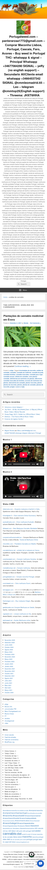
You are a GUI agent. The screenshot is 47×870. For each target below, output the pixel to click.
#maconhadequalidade (28, 818)
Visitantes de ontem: (12, 760)
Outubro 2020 (9, 692)
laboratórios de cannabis (17, 383)
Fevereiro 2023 (9, 661)
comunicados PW (10, 709)
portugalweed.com (9, 577)
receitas (7, 718)
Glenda (26, 323)
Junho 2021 (8, 683)
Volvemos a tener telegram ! (14, 407)
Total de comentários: (12, 784)
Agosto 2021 (9, 678)
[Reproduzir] (6, 464)
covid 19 (29, 834)
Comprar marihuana (23, 568)
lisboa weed (17, 837)
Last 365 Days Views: (12, 768)
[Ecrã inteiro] (41, 464)
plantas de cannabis (29, 385)
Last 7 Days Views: (11, 763)
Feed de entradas (10, 737)
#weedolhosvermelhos (27, 828)
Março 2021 (8, 690)
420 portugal (27, 831)
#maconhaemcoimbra (9, 821)
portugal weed (37, 839)
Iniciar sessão (9, 735)
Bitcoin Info (8, 706)
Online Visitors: (10, 751)
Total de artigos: (10, 780)
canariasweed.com (9, 559)
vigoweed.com (7, 614)
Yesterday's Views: (11, 758)
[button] (40, 863)
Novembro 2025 (10, 640)
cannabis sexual (8, 377)
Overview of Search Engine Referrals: (17, 777)
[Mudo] (37, 464)
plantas (19, 385)
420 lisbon (12, 831)
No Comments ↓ (35, 323)
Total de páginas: (10, 782)
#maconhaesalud (34, 821)
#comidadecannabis (23, 810)
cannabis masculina (22, 374)
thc (4, 842)
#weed (27, 826)
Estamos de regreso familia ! (14, 419)
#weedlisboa (16, 828)
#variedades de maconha (27, 370)
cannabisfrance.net (9, 550)
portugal (29, 839)
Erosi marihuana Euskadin (25, 522)
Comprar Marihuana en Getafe (24, 607)
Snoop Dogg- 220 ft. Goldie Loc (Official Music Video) (22, 414)
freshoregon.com (8, 601)
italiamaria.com (8, 509)
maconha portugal (37, 837)
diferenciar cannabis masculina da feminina (22, 380)
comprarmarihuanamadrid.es (12, 537)
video (6, 723)
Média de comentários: (12, 794)
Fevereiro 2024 (9, 654)
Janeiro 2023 (9, 664)
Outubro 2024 (9, 647)
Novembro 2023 (10, 657)
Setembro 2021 (10, 676)
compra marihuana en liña (22, 614)
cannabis (13, 372)
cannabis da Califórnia (24, 372)
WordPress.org (9, 742)
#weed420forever (7, 828)
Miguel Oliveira (9, 430)
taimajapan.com (8, 590)
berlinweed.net (7, 620)
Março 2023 (8, 659)
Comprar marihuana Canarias (26, 559)
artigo (11, 370)
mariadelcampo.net (9, 568)
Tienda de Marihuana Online (29, 540)
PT (6, 716)
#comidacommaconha (10, 810)
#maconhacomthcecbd (11, 818)
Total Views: (9, 770)
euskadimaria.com (9, 522)
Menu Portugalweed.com (13, 711)
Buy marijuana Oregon (23, 601)
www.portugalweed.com (22, 842)
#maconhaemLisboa (22, 820)
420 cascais (39, 828)
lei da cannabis (8, 837)
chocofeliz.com (8, 544)
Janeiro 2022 (9, 666)
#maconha (7, 815)
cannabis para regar (36, 374)
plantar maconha (31, 383)
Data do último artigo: (12, 799)
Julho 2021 (8, 681)
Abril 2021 (8, 688)
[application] (23, 454)
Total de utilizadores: (12, 789)
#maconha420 (19, 815)
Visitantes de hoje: (11, 756)
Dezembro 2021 (10, 669)
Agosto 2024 (9, 650)
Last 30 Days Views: (12, 765)
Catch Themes (29, 867)
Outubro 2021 (9, 673)
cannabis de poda (37, 372)
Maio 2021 (8, 685)
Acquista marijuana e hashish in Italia (27, 509)
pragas (12, 387)
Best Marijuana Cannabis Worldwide (25, 528)
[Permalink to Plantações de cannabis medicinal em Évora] (22, 348)
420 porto (19, 831)
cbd (19, 833)
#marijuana (21, 826)
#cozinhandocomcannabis (34, 813)
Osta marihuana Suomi (22, 583)
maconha (27, 836)
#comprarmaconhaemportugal (15, 813)
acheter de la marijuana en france (28, 550)
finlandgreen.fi (7, 515)
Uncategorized (9, 721)
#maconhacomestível (32, 815)
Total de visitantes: (11, 772)
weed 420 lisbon (10, 842)
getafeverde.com (8, 607)
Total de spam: (10, 787)
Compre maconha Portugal (25, 577)
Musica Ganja (9, 714)
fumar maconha (38, 834)
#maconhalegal (10, 823)
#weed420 (34, 825)
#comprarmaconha (36, 810)
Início (5, 297)
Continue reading (22, 366)
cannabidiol (36, 830)
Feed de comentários (11, 739)
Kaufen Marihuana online (22, 620)
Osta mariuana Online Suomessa (25, 515)
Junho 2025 (8, 645)
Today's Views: (10, 753)
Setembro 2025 (10, 642)
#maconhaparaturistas (10, 826)
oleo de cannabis (14, 839)
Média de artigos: (10, 791)
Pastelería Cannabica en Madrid (25, 544)
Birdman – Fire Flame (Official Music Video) (19, 416)
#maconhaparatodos (25, 823)
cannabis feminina (9, 374)
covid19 (24, 834)
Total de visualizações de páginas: (16, 775)
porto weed (23, 839)
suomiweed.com (8, 583)
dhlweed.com (7, 528)
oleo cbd (6, 839)
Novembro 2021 (10, 671)
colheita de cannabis (21, 377)
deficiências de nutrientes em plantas (22, 379)
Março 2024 (8, 652)
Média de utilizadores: (12, 796)
